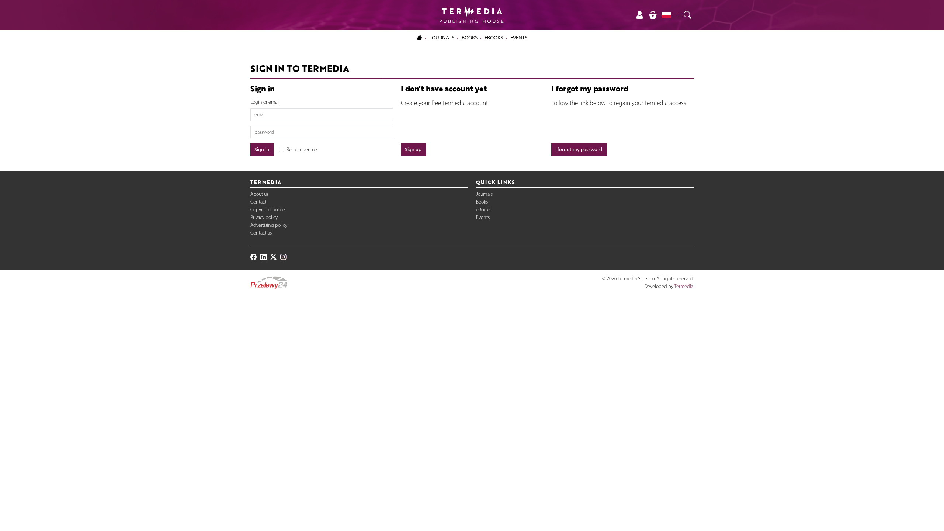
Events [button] (518, 37)
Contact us (261, 233)
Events (483, 217)
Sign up (413, 149)
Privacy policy (264, 217)
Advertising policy (268, 225)
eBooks (494, 37)
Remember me (302, 149)
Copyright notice (267, 209)
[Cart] (653, 15)
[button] (683, 15)
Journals (484, 194)
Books (470, 37)
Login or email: (265, 102)
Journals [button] (442, 37)
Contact (258, 202)
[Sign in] (640, 15)
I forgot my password (578, 149)
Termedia (683, 286)
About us (259, 194)
